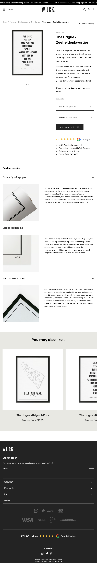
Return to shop (88, 23)
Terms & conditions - (42, 559)
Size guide (60, 99)
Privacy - (53, 559)
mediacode (58, 561)
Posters (13, 22)
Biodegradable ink (13, 227)
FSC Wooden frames (14, 278)
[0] (93, 9)
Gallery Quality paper (14, 177)
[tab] (26, 84)
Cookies (59, 559)
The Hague (35, 22)
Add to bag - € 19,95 (69, 127)
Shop (10, 9)
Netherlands (23, 22)
